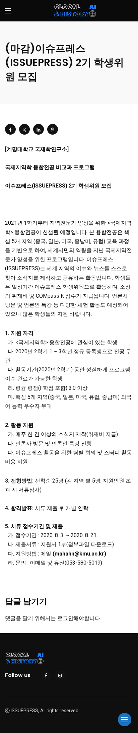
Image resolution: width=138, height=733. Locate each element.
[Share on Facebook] (10, 129)
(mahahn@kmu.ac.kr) (79, 554)
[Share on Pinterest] (52, 129)
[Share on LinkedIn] (38, 129)
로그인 (65, 618)
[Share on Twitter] (24, 129)
